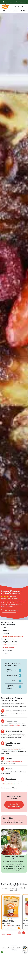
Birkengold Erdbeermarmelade (14, 761)
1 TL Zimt (5, 653)
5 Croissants (6, 633)
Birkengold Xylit (14, 749)
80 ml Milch (6, 630)
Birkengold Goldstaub (14, 725)
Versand (9, 925)
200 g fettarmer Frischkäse (10, 642)
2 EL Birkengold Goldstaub (10, 645)
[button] (19, 928)
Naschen (15, 11)
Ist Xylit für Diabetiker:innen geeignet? (11, 687)
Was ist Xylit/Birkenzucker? (12, 670)
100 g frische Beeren (8, 639)
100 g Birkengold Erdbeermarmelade (13, 636)
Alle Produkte (7, 11)
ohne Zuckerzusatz (10, 611)
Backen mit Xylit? (11, 681)
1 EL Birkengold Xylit (8, 647)
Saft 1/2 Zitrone (7, 650)
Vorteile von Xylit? (12, 675)
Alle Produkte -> (7, 934)
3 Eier (4, 627)
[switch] (25, 952)
